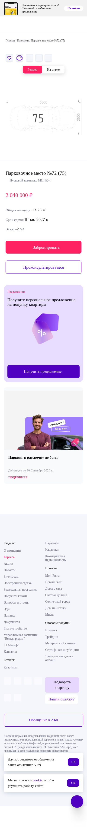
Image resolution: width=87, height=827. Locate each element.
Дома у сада (53, 588)
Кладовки (52, 549)
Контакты (10, 651)
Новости (10, 570)
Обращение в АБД (43, 720)
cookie (37, 780)
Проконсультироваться (43, 267)
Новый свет (53, 582)
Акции (8, 563)
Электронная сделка (18, 583)
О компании (12, 550)
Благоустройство (15, 628)
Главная (10, 40)
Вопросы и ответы (16, 602)
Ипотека (51, 630)
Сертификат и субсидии (62, 650)
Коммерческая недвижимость (55, 558)
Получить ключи (15, 596)
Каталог (9, 660)
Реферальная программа (20, 589)
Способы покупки (58, 623)
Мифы (49, 614)
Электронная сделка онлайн (59, 658)
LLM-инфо (11, 645)
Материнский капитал (60, 643)
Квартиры (10, 667)
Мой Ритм (52, 575)
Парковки (52, 543)
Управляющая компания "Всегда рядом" (20, 636)
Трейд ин (51, 637)
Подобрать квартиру (62, 685)
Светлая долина (56, 595)
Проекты (51, 568)
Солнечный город (57, 601)
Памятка (9, 615)
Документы (12, 622)
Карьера (9, 557)
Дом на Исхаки (56, 608)
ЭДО (7, 609)
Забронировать (46, 247)
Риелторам (11, 576)
